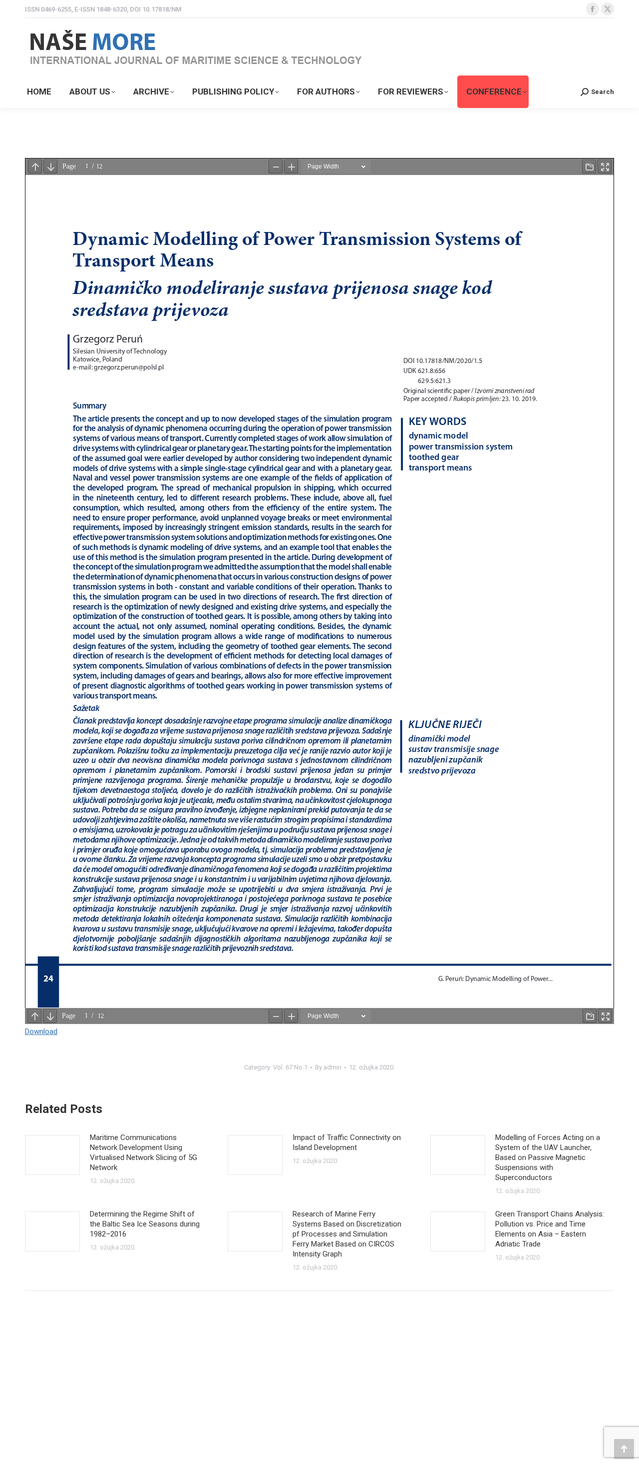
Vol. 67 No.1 (290, 1067)
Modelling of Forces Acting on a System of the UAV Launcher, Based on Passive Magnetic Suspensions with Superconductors (547, 1157)
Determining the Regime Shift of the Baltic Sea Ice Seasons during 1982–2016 (145, 1224)
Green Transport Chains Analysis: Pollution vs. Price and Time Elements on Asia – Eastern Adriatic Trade (549, 1229)
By (328, 1067)
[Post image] (52, 1155)
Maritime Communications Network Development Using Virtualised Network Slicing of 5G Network (143, 1152)
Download (41, 1031)
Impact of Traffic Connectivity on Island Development (347, 1142)
